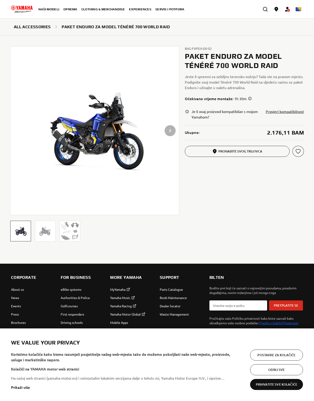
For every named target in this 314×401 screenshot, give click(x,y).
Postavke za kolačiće (276, 355)
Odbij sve (276, 369)
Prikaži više (20, 387)
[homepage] (22, 9)
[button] (20, 231)
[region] (157, 364)
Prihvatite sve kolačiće (276, 384)
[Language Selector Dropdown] (298, 9)
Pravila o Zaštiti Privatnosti (279, 323)
